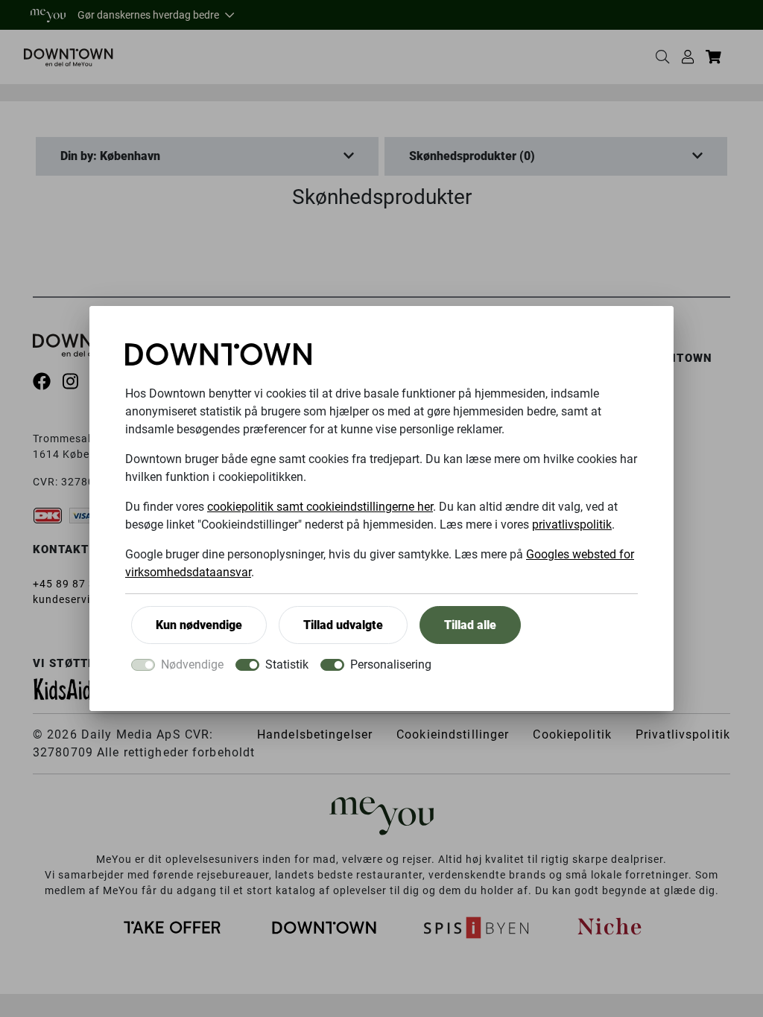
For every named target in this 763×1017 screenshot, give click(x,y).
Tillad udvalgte (343, 625)
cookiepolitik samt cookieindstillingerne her (320, 507)
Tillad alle (470, 625)
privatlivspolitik (572, 524)
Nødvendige (192, 664)
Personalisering (390, 664)
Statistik (286, 664)
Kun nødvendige (199, 625)
